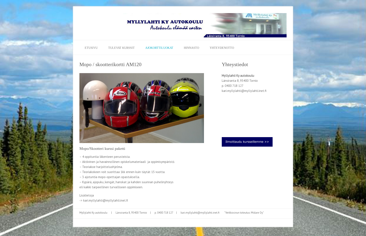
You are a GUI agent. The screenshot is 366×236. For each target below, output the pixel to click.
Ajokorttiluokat (159, 47)
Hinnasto (191, 47)
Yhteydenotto (222, 47)
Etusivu (91, 47)
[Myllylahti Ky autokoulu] (205, 26)
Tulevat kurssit (121, 47)
